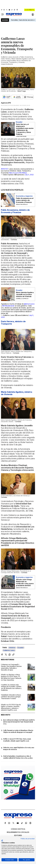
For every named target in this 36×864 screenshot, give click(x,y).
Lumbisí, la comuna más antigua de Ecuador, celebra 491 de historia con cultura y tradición (11, 687)
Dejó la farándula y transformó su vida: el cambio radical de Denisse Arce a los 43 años (18, 757)
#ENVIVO (4, 169)
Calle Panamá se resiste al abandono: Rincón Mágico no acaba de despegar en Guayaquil (18, 731)
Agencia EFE (6, 103)
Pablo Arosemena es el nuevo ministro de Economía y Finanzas (24, 200)
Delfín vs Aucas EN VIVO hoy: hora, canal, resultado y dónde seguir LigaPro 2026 (17, 740)
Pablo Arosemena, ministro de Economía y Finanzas (15, 211)
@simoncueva (29, 304)
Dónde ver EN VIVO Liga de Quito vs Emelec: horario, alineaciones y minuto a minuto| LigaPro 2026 (11, 707)
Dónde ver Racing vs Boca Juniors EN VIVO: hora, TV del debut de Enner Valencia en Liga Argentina (11, 677)
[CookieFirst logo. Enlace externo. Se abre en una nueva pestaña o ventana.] (2, 841)
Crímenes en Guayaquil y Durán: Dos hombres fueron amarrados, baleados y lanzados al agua (11, 667)
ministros (12, 648)
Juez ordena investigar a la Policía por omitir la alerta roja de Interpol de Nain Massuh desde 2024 (19, 722)
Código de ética (18, 829)
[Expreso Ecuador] (18, 817)
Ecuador (21, 648)
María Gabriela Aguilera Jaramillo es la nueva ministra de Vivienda (25, 294)
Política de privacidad (27, 838)
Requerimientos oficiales (18, 832)
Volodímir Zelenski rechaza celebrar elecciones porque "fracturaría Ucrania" (11, 696)
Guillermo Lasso (9, 650)
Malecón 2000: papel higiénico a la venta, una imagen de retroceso (18, 748)
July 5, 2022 (29, 175)
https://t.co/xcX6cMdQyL (18, 173)
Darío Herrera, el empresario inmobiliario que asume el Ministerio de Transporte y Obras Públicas (25, 129)
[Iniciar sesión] (33, 14)
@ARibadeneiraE (8, 306)
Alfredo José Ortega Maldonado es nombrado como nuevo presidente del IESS (25, 582)
